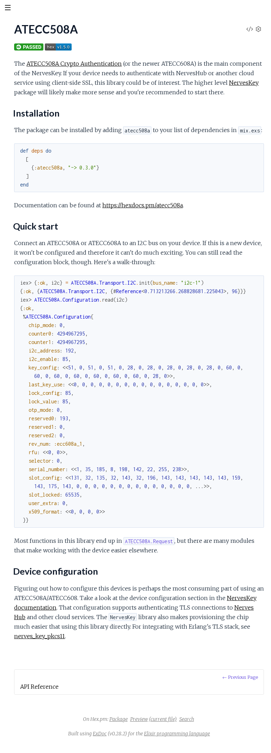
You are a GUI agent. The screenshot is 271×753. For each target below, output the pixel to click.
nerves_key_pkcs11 (39, 636)
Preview (139, 719)
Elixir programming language (177, 733)
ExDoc (100, 733)
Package (118, 719)
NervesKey (244, 82)
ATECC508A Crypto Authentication (74, 63)
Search (186, 719)
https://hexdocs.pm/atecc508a (142, 205)
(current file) (163, 719)
